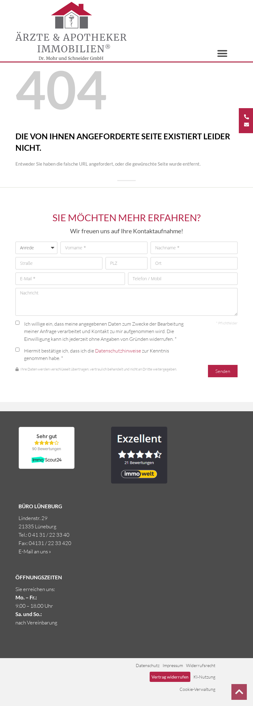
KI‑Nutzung (204, 676)
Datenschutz (148, 665)
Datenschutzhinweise (118, 351)
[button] (222, 53)
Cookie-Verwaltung (197, 689)
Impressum (173, 665)
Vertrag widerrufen (170, 676)
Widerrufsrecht (200, 665)
